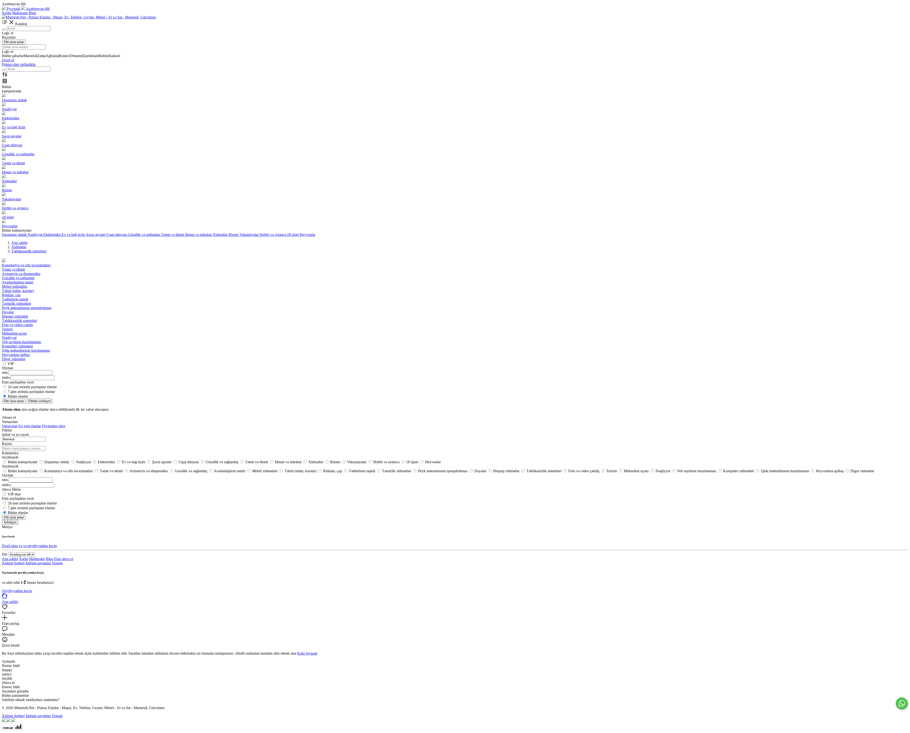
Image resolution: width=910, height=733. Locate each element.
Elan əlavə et (63, 559)
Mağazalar (20, 13)
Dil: (5, 554)
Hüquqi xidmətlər (15, 316)
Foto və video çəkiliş (17, 325)
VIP (11, 364)
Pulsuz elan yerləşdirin (19, 64)
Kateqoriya (10, 453)
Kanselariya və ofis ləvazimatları (26, 265)
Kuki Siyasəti (307, 653)
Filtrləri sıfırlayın (39, 401)
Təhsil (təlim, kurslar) (18, 291)
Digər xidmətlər (13, 359)
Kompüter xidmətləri (17, 346)
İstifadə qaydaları (38, 563)
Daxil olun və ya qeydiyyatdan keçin (29, 546)
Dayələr (8, 312)
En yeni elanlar (29, 426)
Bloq (32, 13)
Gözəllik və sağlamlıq (18, 278)
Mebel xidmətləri (14, 286)
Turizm (7, 329)
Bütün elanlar (18, 396)
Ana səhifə (10, 559)
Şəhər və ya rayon (15, 434)
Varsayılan (10, 426)
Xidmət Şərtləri (13, 563)
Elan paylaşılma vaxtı (18, 498)
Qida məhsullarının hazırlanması (26, 350)
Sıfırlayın (10, 522)
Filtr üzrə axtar (14, 42)
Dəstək (57, 563)
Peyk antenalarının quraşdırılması (26, 308)
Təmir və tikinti (13, 269)
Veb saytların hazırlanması (21, 342)
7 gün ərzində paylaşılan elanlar (31, 392)
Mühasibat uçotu (14, 333)
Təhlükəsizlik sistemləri (19, 321)
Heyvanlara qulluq (16, 355)
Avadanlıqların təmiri (17, 282)
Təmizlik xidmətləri (16, 303)
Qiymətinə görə (53, 426)
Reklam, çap (11, 295)
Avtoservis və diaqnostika (21, 274)
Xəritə (6, 13)
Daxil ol (8, 60)
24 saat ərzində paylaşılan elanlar (32, 387)
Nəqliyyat (9, 338)
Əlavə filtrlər (11, 489)
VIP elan (14, 494)
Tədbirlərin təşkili (15, 299)
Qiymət (7, 475)
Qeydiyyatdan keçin (17, 591)
